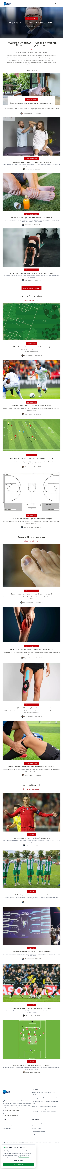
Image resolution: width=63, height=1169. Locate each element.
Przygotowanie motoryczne (31, 18)
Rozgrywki (31, 834)
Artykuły (35, 1089)
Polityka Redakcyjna (47, 1142)
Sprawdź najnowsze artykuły (31, 288)
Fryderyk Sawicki (7, 1128)
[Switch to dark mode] (56, 3)
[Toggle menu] (59, 3)
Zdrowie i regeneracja (31, 99)
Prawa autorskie (13, 1142)
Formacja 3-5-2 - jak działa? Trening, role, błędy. (44, 1111)
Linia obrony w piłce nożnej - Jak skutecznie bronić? (45, 1109)
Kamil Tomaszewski (7, 1125)
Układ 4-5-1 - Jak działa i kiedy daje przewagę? (44, 1106)
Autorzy (5, 1120)
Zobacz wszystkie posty (31, 300)
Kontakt (31, 1142)
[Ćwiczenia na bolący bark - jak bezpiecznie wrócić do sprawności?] (31, 89)
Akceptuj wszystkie (18, 1164)
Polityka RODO (38, 1142)
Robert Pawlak (6, 1123)
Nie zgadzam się (18, 1160)
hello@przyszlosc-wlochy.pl (11, 1115)
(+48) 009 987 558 (9, 1113)
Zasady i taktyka (31, 343)
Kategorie (35, 1120)
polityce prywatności (24, 1157)
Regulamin (5, 1142)
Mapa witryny (57, 1142)
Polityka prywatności (23, 1142)
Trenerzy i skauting (37, 1123)
